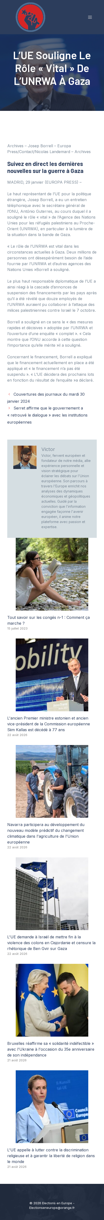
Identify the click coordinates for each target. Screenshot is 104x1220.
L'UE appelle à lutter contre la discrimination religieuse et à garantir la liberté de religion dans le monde (51, 1155)
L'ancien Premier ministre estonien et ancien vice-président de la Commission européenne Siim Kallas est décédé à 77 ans (48, 724)
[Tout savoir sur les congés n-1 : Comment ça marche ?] (52, 607)
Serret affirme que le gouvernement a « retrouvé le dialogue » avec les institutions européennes (47, 415)
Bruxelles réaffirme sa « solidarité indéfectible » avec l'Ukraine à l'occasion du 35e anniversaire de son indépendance (50, 1049)
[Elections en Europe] (31, 16)
